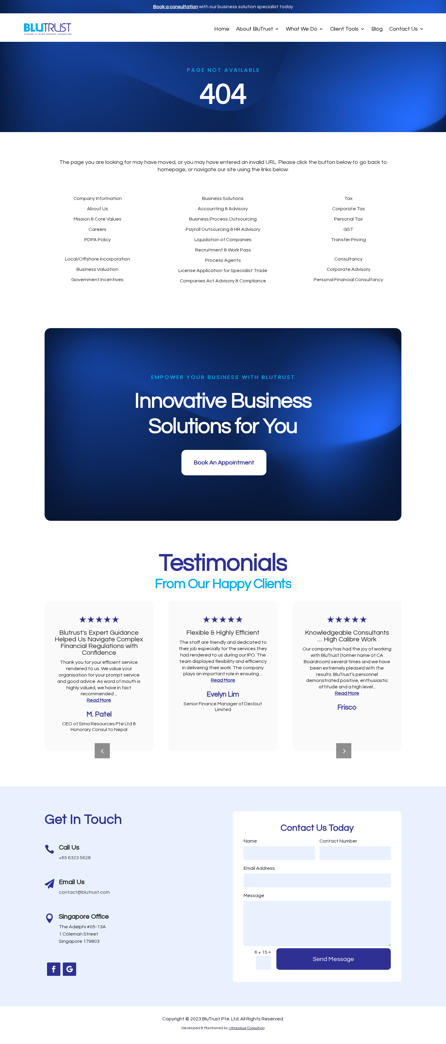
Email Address (259, 868)
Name (250, 841)
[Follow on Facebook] (53, 969)
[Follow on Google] (69, 969)
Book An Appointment (224, 463)
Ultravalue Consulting (247, 1028)
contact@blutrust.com (84, 892)
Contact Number (338, 841)
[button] (343, 750)
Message (254, 895)
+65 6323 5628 (75, 857)
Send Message (333, 959)
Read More (99, 700)
